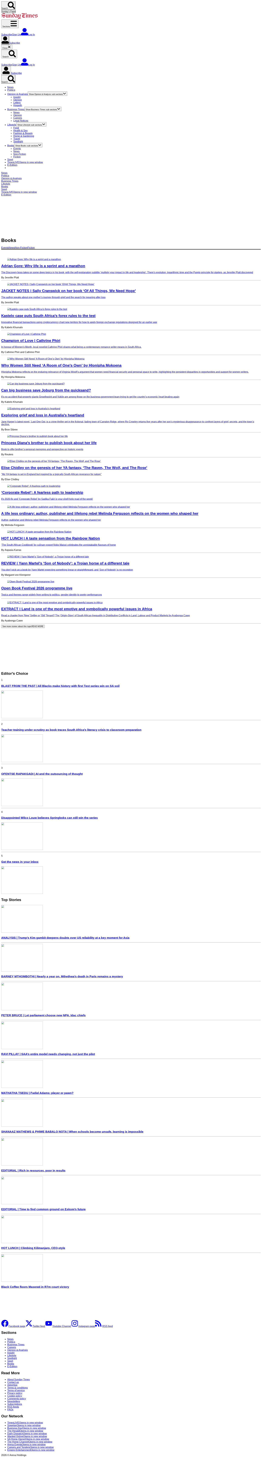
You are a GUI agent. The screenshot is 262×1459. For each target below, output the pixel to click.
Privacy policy (14, 1393)
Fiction (17, 157)
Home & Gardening (23, 136)
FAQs (10, 1409)
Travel (16, 138)
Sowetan (24, 1425)
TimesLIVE (25, 162)
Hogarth (17, 105)
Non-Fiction (19, 154)
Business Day (26, 1428)
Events (17, 148)
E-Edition (12, 165)
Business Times (15, 109)
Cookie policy (14, 1396)
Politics (11, 90)
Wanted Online (27, 1436)
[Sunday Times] (19, 18)
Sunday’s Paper (8, 11)
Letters (17, 102)
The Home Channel (29, 1441)
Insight (16, 97)
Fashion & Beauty (23, 133)
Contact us (13, 1382)
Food (16, 128)
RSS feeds (13, 1407)
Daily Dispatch (27, 1433)
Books (10, 145)
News (10, 87)
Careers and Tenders (30, 1447)
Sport (10, 159)
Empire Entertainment (30, 1450)
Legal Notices (20, 120)
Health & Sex (20, 130)
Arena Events (26, 1444)
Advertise (12, 1385)
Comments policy (16, 1398)
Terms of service (16, 1390)
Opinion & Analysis (17, 94)
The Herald (25, 1431)
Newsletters (13, 1401)
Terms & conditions (17, 1387)
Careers (17, 118)
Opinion (17, 100)
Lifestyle (11, 124)
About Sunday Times (18, 1379)
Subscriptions (14, 1404)
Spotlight (18, 141)
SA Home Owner (28, 1439)
